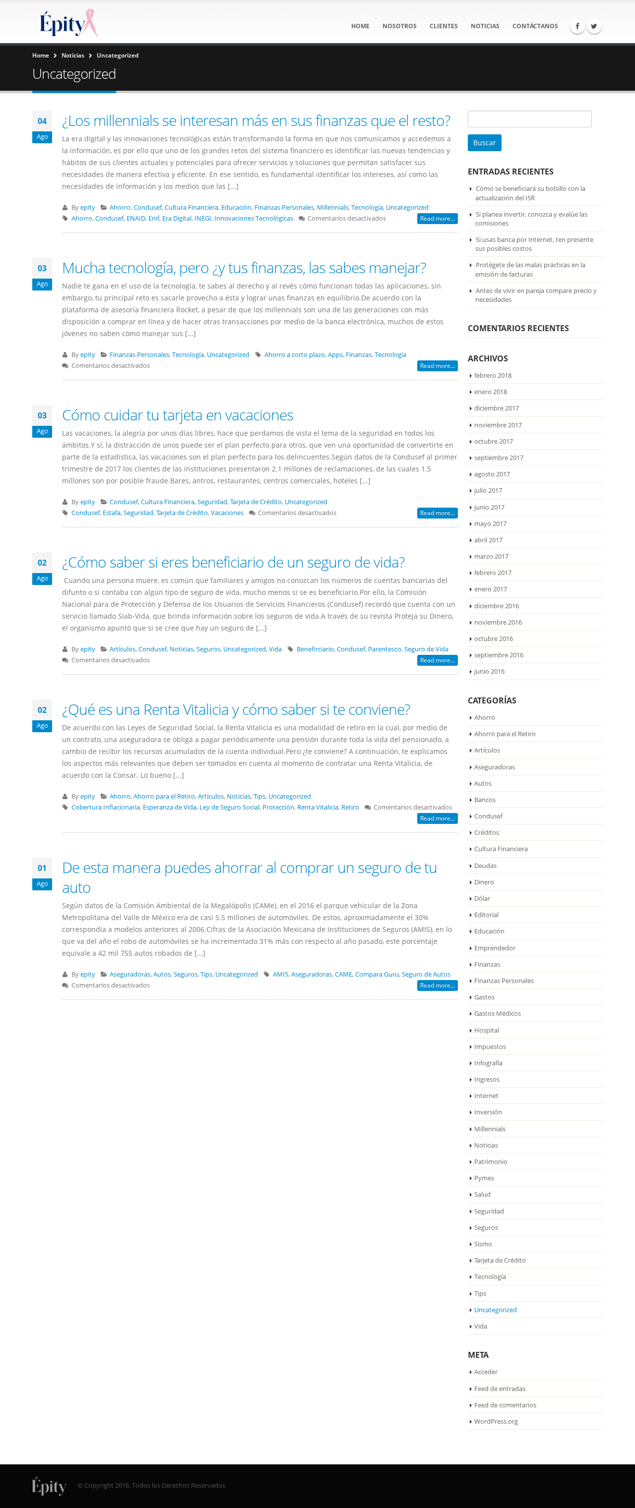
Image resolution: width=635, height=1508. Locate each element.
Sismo (483, 1243)
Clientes (444, 26)
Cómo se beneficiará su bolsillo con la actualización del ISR (530, 193)
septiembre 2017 (498, 457)
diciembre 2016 (496, 605)
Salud (482, 1194)
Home (360, 26)
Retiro (350, 807)
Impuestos (490, 1046)
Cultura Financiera (191, 207)
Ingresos (487, 1079)
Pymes (484, 1177)
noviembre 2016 (498, 622)
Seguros (208, 649)
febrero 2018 (492, 375)
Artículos (122, 649)
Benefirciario (315, 649)
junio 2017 (489, 507)
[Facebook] (577, 26)
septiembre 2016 (498, 654)
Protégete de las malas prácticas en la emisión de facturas (530, 269)
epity (87, 207)
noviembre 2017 (498, 424)
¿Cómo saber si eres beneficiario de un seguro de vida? (233, 562)
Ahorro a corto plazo (294, 354)
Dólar (482, 898)
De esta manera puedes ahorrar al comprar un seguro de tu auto (249, 877)
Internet (486, 1095)
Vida (275, 649)
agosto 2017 (492, 473)
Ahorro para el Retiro (164, 796)
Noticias (485, 26)
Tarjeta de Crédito (256, 502)
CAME (343, 974)
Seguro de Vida (426, 649)
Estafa (112, 513)
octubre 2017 (493, 441)
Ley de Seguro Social (229, 807)
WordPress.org (496, 1421)
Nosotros (399, 26)
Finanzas (359, 354)
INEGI (202, 218)
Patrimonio (491, 1161)
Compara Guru (377, 974)
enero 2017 (490, 588)
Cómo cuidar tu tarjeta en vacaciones (177, 415)
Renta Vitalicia (317, 807)
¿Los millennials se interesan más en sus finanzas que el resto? (256, 120)
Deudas (485, 865)
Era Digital (176, 218)
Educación (236, 207)
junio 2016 (489, 671)
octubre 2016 (493, 638)
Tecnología (367, 207)
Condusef (147, 207)
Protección (278, 807)
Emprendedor (494, 947)
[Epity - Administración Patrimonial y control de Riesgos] (67, 22)
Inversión (488, 1111)
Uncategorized (407, 207)
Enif (153, 218)
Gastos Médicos (497, 1013)
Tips (259, 796)
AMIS (280, 974)
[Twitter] (594, 26)
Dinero (484, 881)
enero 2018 (490, 391)
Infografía (488, 1062)
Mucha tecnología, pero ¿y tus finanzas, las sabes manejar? (244, 267)
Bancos (485, 799)
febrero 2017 (492, 572)
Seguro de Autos (426, 974)
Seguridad (212, 502)
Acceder (486, 1371)
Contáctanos (535, 26)
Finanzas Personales (284, 207)
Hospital (486, 1030)
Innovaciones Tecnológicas (253, 218)
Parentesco (384, 649)
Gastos (484, 996)
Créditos (486, 832)
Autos (162, 974)
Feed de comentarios (505, 1404)
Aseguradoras (130, 974)
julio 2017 (488, 490)
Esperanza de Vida (169, 807)
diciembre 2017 (496, 408)
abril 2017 (488, 539)
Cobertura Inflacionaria (105, 807)
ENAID (136, 218)
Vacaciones (227, 513)
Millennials (332, 207)
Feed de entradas (499, 1388)
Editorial (486, 914)
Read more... (437, 218)
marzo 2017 (491, 556)
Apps (335, 354)
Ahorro (120, 207)
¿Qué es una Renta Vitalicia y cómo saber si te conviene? (236, 709)
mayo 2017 (490, 523)
